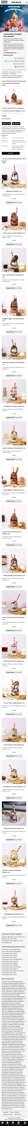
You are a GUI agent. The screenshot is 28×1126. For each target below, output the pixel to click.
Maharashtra (5, 986)
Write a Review (8, 55)
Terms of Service (14, 1112)
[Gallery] (14, 19)
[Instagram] (14, 2)
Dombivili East (15, 985)
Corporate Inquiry (8, 1114)
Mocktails (4, 939)
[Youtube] (18, 2)
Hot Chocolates (12, 939)
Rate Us (10, 153)
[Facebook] (12, 2)
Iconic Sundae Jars (19, 937)
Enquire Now (6, 123)
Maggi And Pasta (17, 940)
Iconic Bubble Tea (6, 942)
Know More (16, 123)
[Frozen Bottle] (4, 2)
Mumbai (21, 985)
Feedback (5, 1112)
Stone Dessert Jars (7, 940)
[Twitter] (16, 2)
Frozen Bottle (11, 949)
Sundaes (4, 937)
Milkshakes (10, 937)
